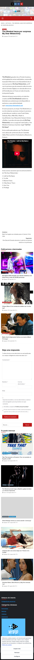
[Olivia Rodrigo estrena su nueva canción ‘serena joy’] (17, 508)
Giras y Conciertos (6, 453)
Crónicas (4, 484)
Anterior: (16, 234)
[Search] (31, 18)
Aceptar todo (17, 648)
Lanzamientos (12, 516)
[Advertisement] (17, 58)
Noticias (4, 29)
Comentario (6, 360)
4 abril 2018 (12, 36)
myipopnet (6, 36)
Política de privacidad (21, 406)
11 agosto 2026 (12, 554)
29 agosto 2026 (12, 460)
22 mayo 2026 (12, 310)
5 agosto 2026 (12, 586)
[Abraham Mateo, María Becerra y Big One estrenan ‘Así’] (17, 569)
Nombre (5, 382)
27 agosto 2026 (12, 522)
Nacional (4, 271)
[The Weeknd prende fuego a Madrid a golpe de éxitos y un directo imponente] (17, 476)
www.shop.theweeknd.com (14, 105)
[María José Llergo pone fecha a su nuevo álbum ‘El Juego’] (17, 324)
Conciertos (5, 616)
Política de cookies (7, 644)
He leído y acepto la (16, 406)
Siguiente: (17, 240)
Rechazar (17, 652)
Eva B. (4, 492)
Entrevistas (5, 608)
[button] (2, 18)
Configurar (17, 656)
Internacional (14, 453)
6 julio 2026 (11, 279)
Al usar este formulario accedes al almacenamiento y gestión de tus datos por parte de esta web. (17, 410)
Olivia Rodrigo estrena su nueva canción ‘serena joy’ (16, 520)
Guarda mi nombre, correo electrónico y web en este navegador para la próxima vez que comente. (17, 402)
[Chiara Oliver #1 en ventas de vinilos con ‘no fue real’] (17, 293)
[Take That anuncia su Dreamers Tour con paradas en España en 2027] (17, 444)
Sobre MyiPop (17, 1)
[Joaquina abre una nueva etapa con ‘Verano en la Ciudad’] (17, 538)
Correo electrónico (21, 383)
